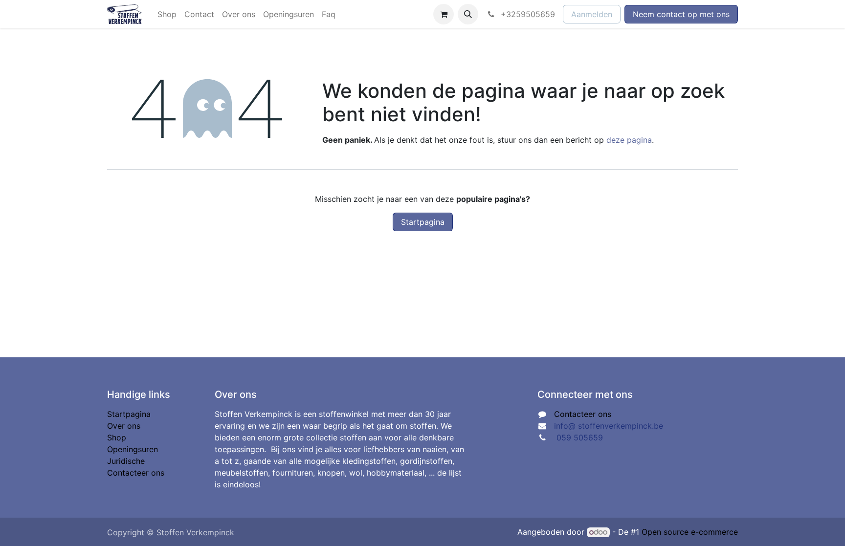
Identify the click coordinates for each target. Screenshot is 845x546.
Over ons (123, 426)
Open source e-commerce (690, 532)
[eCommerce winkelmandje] (443, 14)
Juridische (126, 461)
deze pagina (629, 140)
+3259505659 (526, 14)
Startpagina (423, 222)
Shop (116, 437)
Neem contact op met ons (681, 14)
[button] (468, 14)
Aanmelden (591, 14)
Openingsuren (132, 449)
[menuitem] (167, 14)
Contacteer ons (135, 473)
